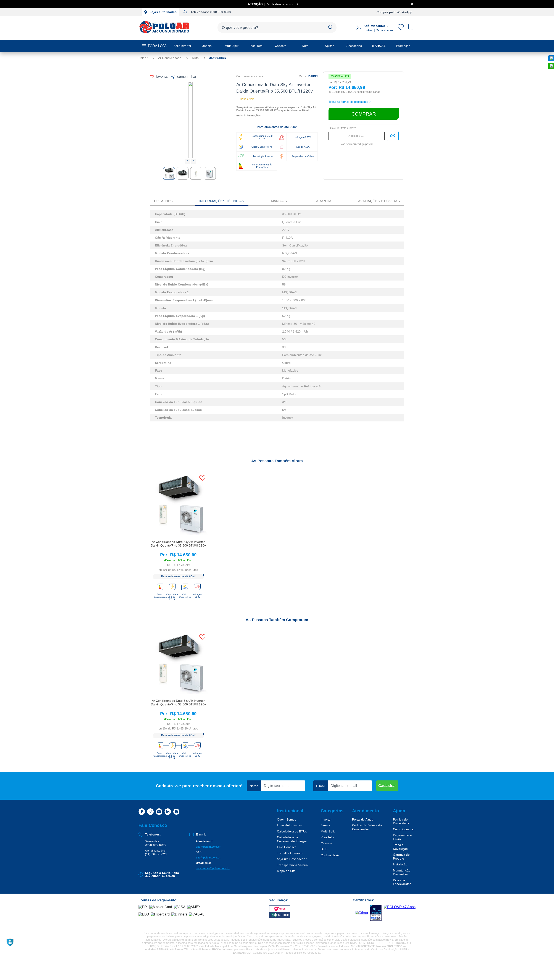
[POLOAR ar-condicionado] (164, 33)
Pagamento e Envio (402, 837)
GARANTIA (323, 201)
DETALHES (163, 201)
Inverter (326, 819)
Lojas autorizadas (163, 12)
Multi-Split (328, 831)
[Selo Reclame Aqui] (361, 913)
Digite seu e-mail (344, 786)
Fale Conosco (286, 847)
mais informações (248, 115)
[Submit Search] (330, 27)
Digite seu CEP (357, 135)
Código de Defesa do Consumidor (367, 827)
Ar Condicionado (169, 58)
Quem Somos (286, 819)
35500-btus (217, 58)
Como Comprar (404, 829)
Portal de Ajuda (362, 819)
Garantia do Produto (401, 856)
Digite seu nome (276, 786)
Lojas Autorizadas (289, 825)
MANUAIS (279, 201)
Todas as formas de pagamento (348, 101)
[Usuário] (395, 27)
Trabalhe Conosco (290, 853)
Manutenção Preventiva (402, 872)
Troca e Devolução (400, 846)
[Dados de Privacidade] (10, 942)
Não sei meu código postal (356, 144)
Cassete (326, 843)
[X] (412, 4)
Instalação (400, 864)
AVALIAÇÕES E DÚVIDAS (379, 201)
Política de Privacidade (401, 821)
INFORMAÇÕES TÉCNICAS (221, 201)
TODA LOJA (157, 46)
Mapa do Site (286, 871)
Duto (195, 58)
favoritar (162, 76)
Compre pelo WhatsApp (394, 12)
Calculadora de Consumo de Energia (292, 839)
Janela (325, 825)
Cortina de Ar (330, 855)
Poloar (143, 58)
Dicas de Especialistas (402, 882)
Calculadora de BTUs (292, 831)
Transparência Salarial (293, 865)
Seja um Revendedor (292, 859)
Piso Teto (327, 837)
